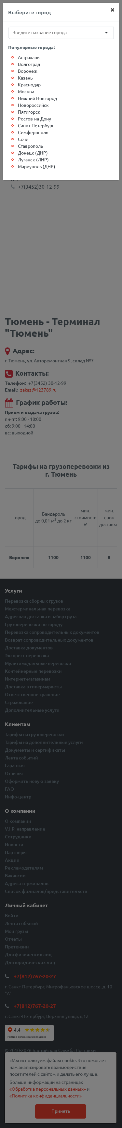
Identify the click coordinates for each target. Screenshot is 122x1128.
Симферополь (33, 132)
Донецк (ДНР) (33, 153)
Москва (26, 91)
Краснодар (29, 84)
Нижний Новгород (37, 98)
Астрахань (28, 57)
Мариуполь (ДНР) (36, 166)
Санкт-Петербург (36, 125)
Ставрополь (30, 146)
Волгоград (29, 64)
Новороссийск (33, 105)
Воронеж (27, 71)
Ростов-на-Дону (34, 118)
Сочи (23, 139)
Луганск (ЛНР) (33, 159)
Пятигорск (29, 112)
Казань (25, 78)
